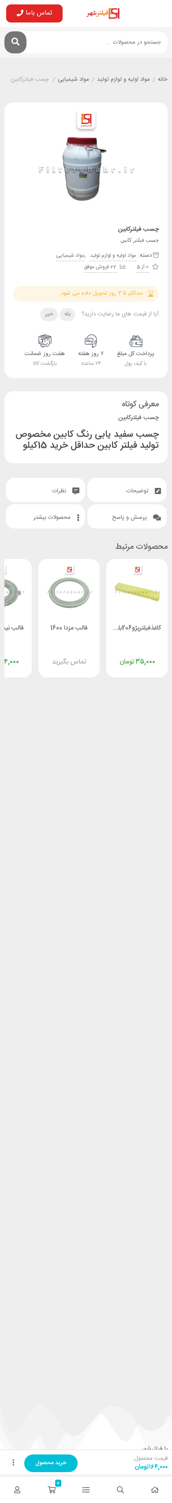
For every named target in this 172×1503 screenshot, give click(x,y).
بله (67, 314)
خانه (163, 79)
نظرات (60, 491)
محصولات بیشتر (53, 517)
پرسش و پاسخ (130, 517)
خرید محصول (51, 1463)
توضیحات (138, 491)
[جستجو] (15, 42)
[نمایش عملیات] (13, 1463)
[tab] (127, 490)
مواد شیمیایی (73, 79)
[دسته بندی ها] (86, 1490)
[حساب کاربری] (17, 1490)
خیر (49, 314)
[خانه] (155, 1490)
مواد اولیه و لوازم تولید (123, 79)
